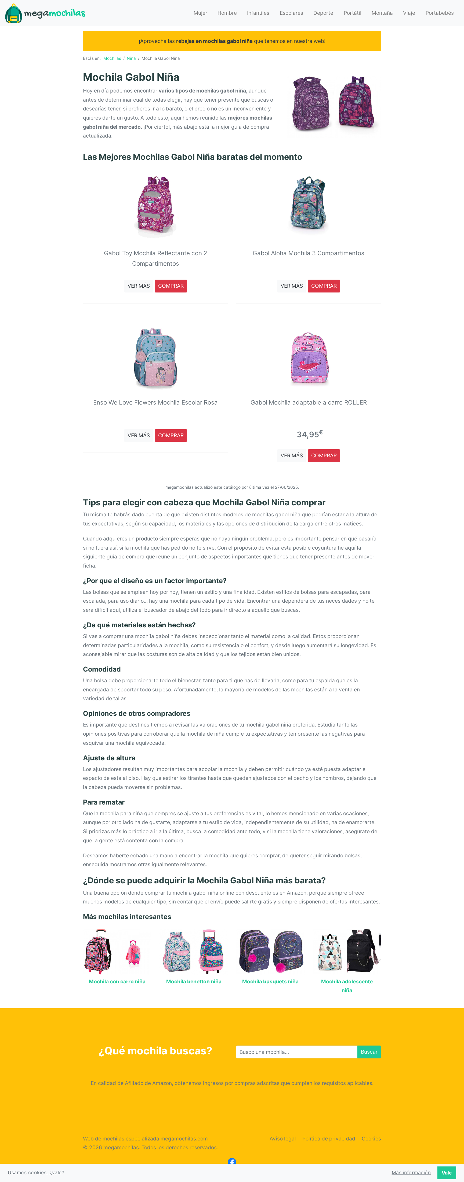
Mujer (200, 13)
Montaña (382, 13)
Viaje (409, 13)
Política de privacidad (328, 1138)
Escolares (291, 13)
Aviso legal (283, 1138)
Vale (447, 1173)
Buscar (369, 1051)
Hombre (227, 13)
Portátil (352, 13)
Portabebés (440, 13)
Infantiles (258, 13)
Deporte (323, 13)
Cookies (371, 1138)
